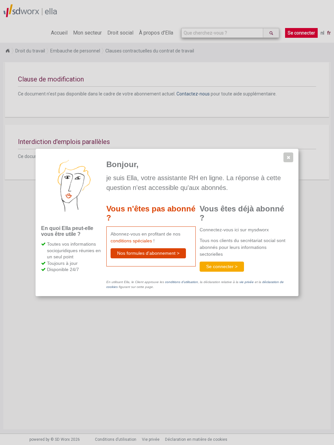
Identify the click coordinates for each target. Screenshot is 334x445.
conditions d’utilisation (181, 282)
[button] (288, 157)
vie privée (246, 282)
